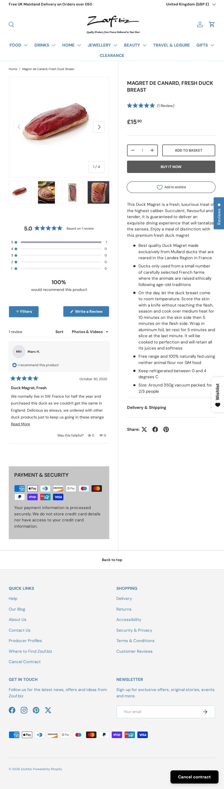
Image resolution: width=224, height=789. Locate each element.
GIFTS (202, 45)
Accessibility (128, 619)
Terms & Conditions (135, 640)
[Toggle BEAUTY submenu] (144, 45)
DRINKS (41, 45)
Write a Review (89, 313)
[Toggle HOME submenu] (79, 45)
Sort (59, 331)
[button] (212, 24)
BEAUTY (132, 45)
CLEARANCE (112, 55)
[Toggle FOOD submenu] (25, 45)
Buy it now (171, 166)
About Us (17, 619)
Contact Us (20, 630)
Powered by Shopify (47, 769)
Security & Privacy (134, 630)
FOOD (15, 45)
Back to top (112, 559)
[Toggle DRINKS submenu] (53, 45)
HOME (68, 45)
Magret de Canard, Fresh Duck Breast (48, 69)
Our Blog (17, 609)
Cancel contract (194, 777)
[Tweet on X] (144, 429)
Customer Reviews (134, 651)
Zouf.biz (26, 769)
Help (13, 598)
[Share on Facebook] (155, 429)
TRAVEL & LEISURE (171, 45)
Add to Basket (188, 150)
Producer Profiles (25, 640)
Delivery (124, 598)
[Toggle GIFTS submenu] (212, 45)
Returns (124, 609)
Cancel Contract (25, 661)
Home (13, 69)
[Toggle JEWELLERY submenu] (115, 45)
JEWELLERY (99, 45)
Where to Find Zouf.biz (30, 651)
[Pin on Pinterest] (166, 429)
